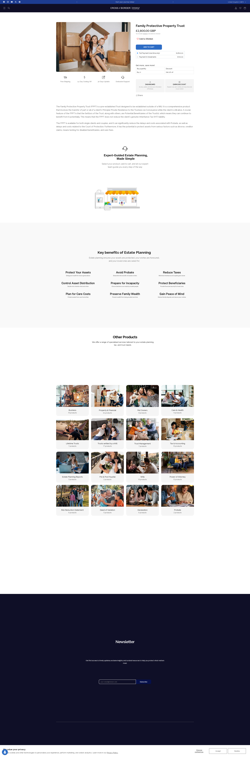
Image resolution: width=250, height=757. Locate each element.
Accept (218, 751)
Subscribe (143, 682)
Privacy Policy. (112, 753)
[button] (4, 8)
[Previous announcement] (77, 2)
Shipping (145, 33)
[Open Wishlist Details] (240, 8)
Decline (237, 751)
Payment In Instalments (147, 57)
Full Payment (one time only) (149, 53)
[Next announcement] (173, 2)
